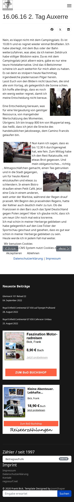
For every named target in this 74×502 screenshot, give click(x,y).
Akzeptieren (14, 253)
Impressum (53, 258)
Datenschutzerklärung (28, 258)
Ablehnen (33, 253)
